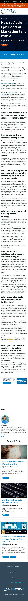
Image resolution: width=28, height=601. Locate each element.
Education (13, 572)
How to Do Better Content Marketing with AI (13, 463)
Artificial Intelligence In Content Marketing (12, 501)
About (13, 578)
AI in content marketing (7, 83)
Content (4, 44)
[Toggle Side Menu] (26, 11)
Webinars (5, 557)
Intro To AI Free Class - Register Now (14, 55)
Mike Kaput (8, 41)
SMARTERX (6, 1)
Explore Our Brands (13, 566)
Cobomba (3, 94)
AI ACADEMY (15, 1)
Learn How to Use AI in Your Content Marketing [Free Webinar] (13, 539)
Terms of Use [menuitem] (10, 592)
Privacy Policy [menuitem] (17, 592)
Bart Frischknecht (12, 92)
